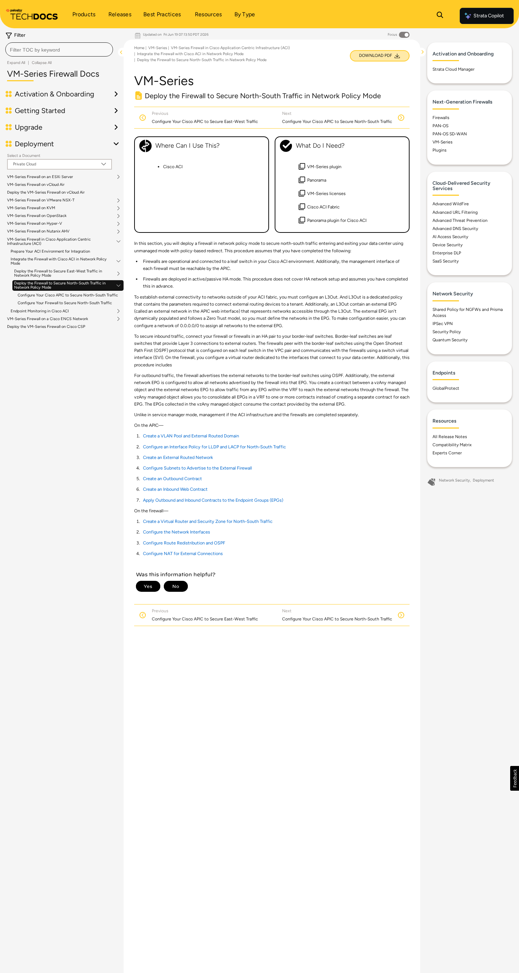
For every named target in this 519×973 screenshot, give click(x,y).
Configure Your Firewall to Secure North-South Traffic (65, 303)
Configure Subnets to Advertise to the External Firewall (197, 468)
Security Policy (446, 331)
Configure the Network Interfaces (176, 532)
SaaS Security (445, 261)
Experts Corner (447, 452)
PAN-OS (440, 125)
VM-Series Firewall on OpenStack (36, 216)
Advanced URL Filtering (455, 212)
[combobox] (59, 49)
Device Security (447, 244)
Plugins (439, 150)
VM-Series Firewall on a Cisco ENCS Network (47, 319)
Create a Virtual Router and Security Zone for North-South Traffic (208, 521)
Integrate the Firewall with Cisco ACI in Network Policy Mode (59, 261)
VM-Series (157, 48)
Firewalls (440, 117)
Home (139, 48)
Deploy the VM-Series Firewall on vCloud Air (46, 192)
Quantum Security (449, 339)
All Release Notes (449, 436)
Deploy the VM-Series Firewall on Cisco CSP (46, 326)
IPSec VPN (442, 323)
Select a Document (23, 155)
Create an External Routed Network (178, 457)
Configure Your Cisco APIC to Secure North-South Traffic (68, 295)
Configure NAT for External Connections (183, 553)
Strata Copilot (488, 16)
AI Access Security (450, 236)
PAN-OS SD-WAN (449, 133)
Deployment (483, 480)
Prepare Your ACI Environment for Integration (50, 251)
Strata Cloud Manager (453, 69)
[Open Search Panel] (440, 16)
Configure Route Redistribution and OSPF (184, 543)
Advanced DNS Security (455, 228)
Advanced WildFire (450, 203)
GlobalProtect (445, 388)
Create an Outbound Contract (172, 478)
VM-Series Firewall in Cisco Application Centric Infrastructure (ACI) (49, 241)
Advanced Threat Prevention (460, 220)
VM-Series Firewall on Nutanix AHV (38, 231)
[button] (514, 778)
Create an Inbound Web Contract (175, 489)
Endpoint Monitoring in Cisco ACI (40, 311)
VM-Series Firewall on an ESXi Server (40, 177)
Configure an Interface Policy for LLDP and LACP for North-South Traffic (214, 446)
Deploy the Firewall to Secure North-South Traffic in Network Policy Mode (60, 285)
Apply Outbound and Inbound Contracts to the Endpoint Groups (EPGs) (213, 500)
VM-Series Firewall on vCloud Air (36, 184)
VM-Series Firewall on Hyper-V (34, 224)
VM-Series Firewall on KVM (31, 208)
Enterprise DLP (446, 252)
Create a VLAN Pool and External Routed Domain (191, 435)
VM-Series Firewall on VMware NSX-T (40, 200)
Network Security (454, 480)
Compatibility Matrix (452, 444)
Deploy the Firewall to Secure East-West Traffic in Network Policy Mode (58, 273)
